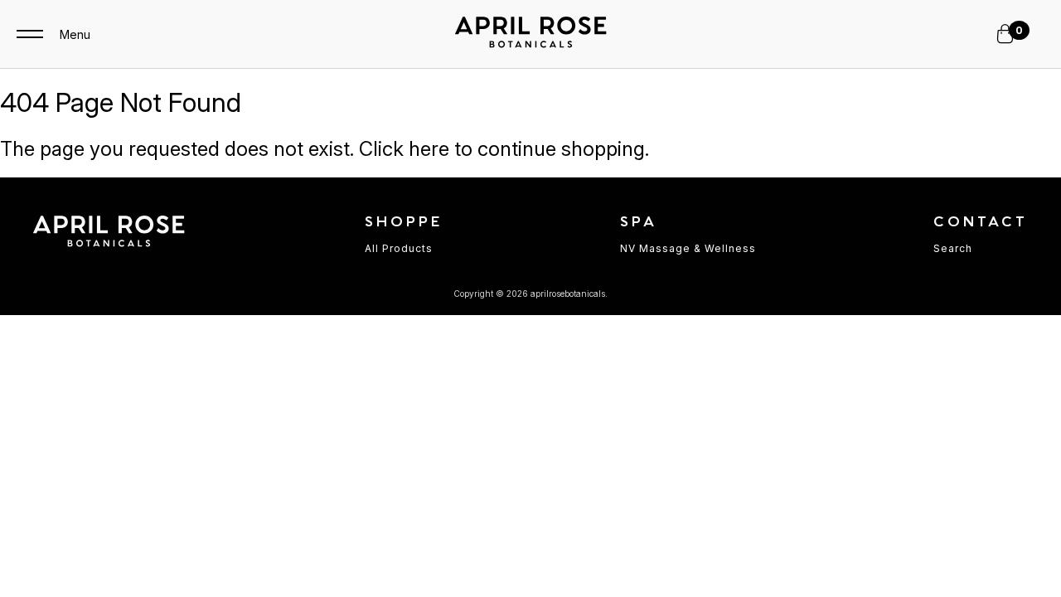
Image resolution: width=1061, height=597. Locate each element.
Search (952, 248)
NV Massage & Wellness (688, 248)
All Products (399, 248)
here (429, 149)
